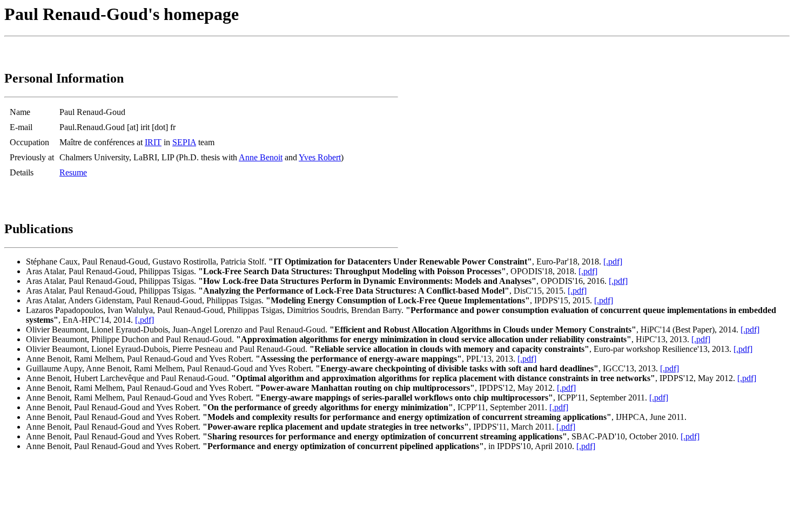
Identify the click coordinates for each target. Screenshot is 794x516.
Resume (73, 172)
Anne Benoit (260, 157)
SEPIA (184, 142)
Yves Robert (320, 157)
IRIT (153, 142)
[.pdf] (612, 261)
